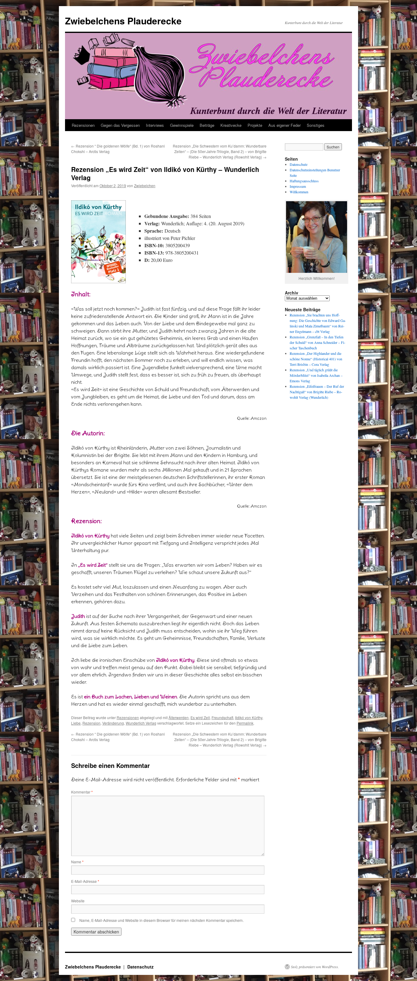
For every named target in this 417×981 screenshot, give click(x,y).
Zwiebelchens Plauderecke (123, 20)
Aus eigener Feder (284, 125)
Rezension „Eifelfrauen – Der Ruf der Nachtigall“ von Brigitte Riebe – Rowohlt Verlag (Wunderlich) (317, 392)
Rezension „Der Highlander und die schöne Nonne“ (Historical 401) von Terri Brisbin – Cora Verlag (316, 359)
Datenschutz (298, 164)
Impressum (298, 186)
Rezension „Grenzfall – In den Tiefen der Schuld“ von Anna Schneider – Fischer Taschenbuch (317, 342)
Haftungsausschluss (304, 180)
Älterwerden (179, 717)
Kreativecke (230, 125)
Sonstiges (316, 125)
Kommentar (82, 791)
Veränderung (113, 723)
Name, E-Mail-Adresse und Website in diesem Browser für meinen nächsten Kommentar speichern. (161, 920)
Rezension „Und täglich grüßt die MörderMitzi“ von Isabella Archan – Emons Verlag (316, 375)
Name (77, 861)
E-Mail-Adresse (85, 881)
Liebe (76, 723)
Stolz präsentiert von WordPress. (315, 966)
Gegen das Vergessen (120, 125)
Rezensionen (83, 125)
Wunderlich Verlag (141, 723)
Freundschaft (222, 717)
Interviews (155, 125)
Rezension (91, 723)
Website (78, 900)
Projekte (255, 125)
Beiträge (207, 125)
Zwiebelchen (144, 185)
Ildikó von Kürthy (248, 717)
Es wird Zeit (200, 717)
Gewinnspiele (182, 125)
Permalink (245, 723)
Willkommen (299, 191)
